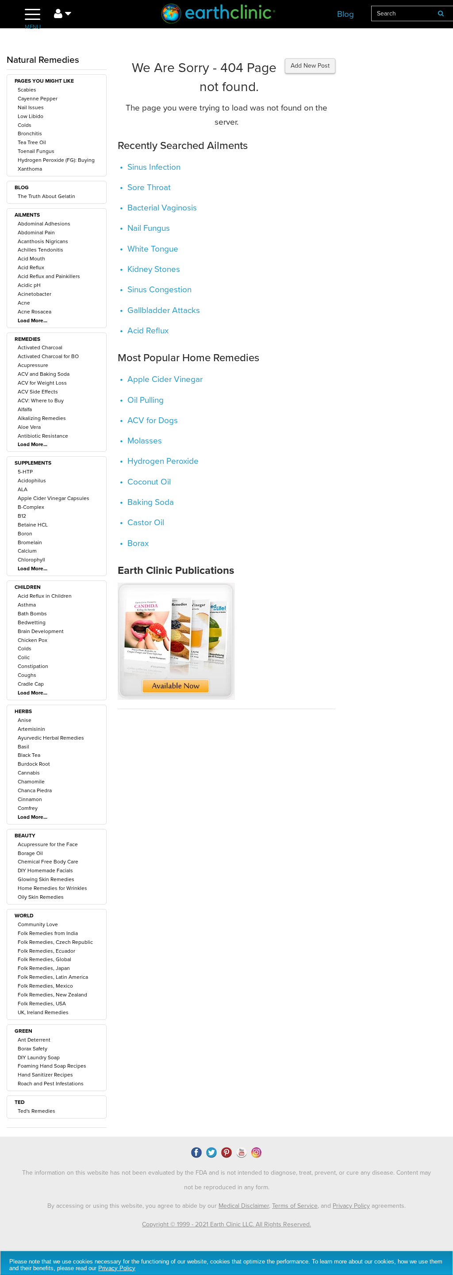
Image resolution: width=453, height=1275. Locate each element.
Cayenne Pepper (38, 98)
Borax (138, 543)
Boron (25, 534)
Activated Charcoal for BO (48, 356)
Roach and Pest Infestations (51, 1083)
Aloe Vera (29, 427)
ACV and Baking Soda (43, 374)
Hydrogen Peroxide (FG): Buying (56, 160)
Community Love (38, 924)
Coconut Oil (149, 482)
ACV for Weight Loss (42, 383)
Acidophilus (32, 480)
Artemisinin (31, 729)
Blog (345, 14)
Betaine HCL (33, 525)
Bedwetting (32, 622)
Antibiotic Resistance (43, 436)
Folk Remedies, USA (42, 1003)
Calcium (27, 551)
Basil (23, 747)
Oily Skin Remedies (41, 897)
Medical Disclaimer (244, 1206)
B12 (22, 516)
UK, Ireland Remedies (43, 1012)
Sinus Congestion (159, 289)
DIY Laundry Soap (39, 1057)
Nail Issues (31, 107)
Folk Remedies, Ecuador (46, 951)
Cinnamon (30, 799)
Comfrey (28, 808)
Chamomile (31, 782)
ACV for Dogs (152, 420)
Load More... (32, 320)
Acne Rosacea (34, 312)
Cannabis (29, 773)
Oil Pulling (145, 400)
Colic (24, 657)
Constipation (33, 666)
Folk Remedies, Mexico (45, 986)
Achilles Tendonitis (40, 250)
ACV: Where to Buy (41, 400)
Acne (24, 303)
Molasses (144, 441)
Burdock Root (34, 764)
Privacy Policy (351, 1206)
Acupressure (33, 365)
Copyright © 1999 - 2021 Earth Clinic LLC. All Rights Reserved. (226, 1224)
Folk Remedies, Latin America (53, 977)
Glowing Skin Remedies (46, 879)
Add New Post (310, 65)
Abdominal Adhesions (44, 224)
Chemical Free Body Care (48, 862)
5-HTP (25, 472)
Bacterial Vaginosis (162, 208)
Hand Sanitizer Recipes (45, 1075)
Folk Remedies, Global (44, 959)
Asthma (27, 605)
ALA (22, 489)
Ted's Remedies (36, 1111)
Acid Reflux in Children (45, 596)
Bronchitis (30, 133)
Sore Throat (149, 187)
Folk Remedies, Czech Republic (55, 942)
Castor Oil (145, 522)
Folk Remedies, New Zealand (52, 995)
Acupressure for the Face (48, 844)
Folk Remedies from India (48, 933)
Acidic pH (29, 285)
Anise (24, 720)
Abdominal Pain (36, 232)
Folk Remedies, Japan (44, 968)
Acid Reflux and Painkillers (49, 276)
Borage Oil (30, 853)
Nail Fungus (148, 228)
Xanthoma (30, 169)
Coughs (27, 675)
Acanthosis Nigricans (43, 241)
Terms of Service (295, 1206)
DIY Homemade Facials (45, 870)
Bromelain (30, 542)
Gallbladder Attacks (163, 310)
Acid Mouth (31, 259)
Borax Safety (32, 1049)
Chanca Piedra (35, 790)
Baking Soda (150, 502)
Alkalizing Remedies (42, 418)
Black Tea (29, 755)
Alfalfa (25, 409)
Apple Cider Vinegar (165, 379)
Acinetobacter (34, 294)
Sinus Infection (153, 167)
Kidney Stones (153, 269)
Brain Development (41, 631)
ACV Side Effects (38, 392)
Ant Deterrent (34, 1040)
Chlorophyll (31, 560)
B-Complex (31, 507)
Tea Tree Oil (32, 142)
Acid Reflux (31, 267)
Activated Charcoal (40, 347)
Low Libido (30, 116)
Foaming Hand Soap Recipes (52, 1066)
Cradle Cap (31, 684)
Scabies (27, 90)
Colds (24, 125)
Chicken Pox (32, 640)
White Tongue (152, 249)
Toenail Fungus (36, 151)
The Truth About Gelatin (46, 196)
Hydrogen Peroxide (163, 461)
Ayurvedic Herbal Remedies (51, 738)
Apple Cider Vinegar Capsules (53, 498)
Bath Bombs (32, 614)
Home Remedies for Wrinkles (52, 888)
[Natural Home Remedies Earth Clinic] (226, 15)
